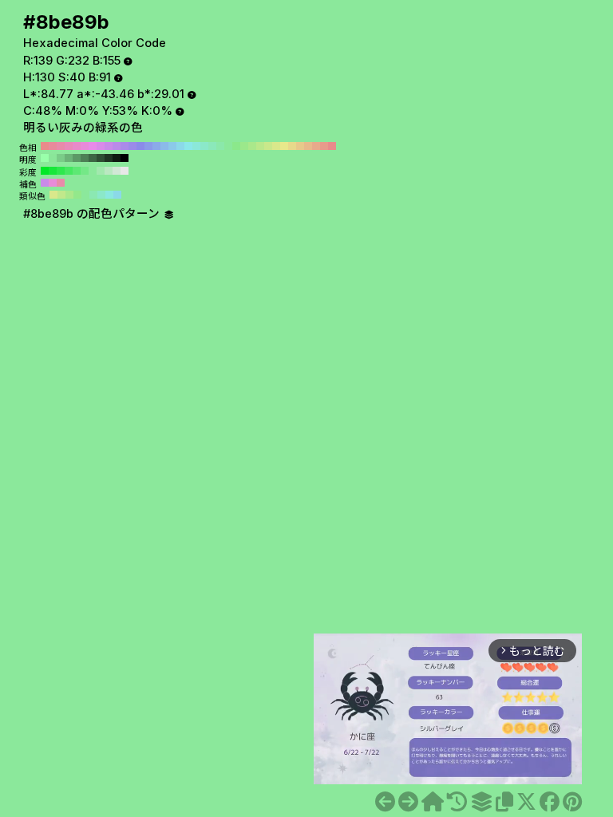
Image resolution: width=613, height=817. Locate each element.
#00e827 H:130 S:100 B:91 (45, 171)
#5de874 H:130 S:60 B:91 (77, 171)
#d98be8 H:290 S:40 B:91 (101, 146)
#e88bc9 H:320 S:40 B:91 (77, 146)
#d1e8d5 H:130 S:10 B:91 (117, 171)
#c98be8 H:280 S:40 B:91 (109, 146)
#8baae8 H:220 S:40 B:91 (156, 146)
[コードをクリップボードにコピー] (504, 802)
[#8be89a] (385, 802)
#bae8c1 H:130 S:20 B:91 (109, 171)
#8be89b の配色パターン (93, 214)
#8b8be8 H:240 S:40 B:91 (140, 146)
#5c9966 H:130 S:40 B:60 (77, 158)
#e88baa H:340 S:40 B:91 (61, 146)
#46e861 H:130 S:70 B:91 (69, 171)
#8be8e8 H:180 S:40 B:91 (188, 146)
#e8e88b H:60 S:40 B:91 (284, 146)
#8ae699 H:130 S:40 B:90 (53, 158)
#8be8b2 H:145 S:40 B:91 (93, 195)
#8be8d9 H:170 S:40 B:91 (196, 146)
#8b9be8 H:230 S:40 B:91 (148, 146)
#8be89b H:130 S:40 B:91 (228, 146)
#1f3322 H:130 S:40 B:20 (109, 158)
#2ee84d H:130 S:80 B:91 (61, 171)
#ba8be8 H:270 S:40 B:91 (117, 146)
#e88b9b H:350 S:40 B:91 (53, 146)
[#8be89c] (408, 802)
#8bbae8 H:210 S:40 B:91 (164, 146)
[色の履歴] (457, 802)
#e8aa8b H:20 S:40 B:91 (316, 146)
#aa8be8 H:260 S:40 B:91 (125, 146)
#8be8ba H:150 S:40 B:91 (212, 146)
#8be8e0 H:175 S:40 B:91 (109, 195)
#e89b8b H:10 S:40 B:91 (324, 146)
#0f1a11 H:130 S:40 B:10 (117, 158)
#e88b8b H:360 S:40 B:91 (45, 146)
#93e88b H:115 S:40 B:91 (77, 195)
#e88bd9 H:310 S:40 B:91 (85, 146)
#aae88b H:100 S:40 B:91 (252, 146)
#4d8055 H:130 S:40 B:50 (85, 158)
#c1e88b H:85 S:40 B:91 (61, 195)
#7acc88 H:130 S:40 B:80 (61, 158)
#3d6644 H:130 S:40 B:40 (93, 158)
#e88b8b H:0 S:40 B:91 (332, 146)
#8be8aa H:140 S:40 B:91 (220, 146)
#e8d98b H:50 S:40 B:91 (292, 146)
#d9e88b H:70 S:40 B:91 (276, 146)
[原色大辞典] (432, 802)
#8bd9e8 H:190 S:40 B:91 (180, 146)
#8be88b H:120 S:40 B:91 (236, 146)
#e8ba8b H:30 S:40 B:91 (308, 146)
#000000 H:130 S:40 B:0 (125, 158)
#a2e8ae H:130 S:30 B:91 (101, 171)
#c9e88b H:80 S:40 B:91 (268, 146)
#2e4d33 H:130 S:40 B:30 (101, 158)
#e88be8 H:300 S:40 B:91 (93, 146)
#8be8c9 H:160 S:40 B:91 (204, 146)
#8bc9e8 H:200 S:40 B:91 (172, 146)
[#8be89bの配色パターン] (481, 802)
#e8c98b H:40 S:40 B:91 (300, 146)
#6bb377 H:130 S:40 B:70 (69, 158)
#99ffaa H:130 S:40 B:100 (45, 158)
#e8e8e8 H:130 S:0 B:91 (125, 171)
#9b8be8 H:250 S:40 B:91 (132, 146)
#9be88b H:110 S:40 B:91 (244, 146)
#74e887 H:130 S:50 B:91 (85, 171)
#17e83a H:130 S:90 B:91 (53, 171)
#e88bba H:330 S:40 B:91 (69, 146)
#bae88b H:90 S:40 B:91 (260, 146)
